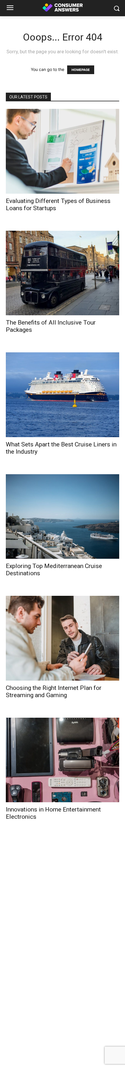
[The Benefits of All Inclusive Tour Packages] (62, 273)
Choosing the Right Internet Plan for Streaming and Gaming (53, 691)
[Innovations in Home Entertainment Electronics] (62, 760)
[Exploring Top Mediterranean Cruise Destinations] (62, 516)
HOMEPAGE (81, 70)
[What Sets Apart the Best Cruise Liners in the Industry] (62, 394)
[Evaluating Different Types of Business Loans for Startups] (62, 151)
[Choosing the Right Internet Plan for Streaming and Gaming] (62, 638)
